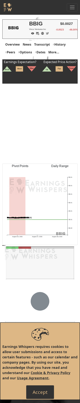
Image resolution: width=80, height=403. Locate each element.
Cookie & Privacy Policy (50, 372)
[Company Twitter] (46, 33)
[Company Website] (41, 33)
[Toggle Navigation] (72, 7)
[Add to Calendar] (36, 33)
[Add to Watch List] (31, 33)
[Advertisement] (40, 124)
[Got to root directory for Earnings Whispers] (7, 7)
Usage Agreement (33, 378)
